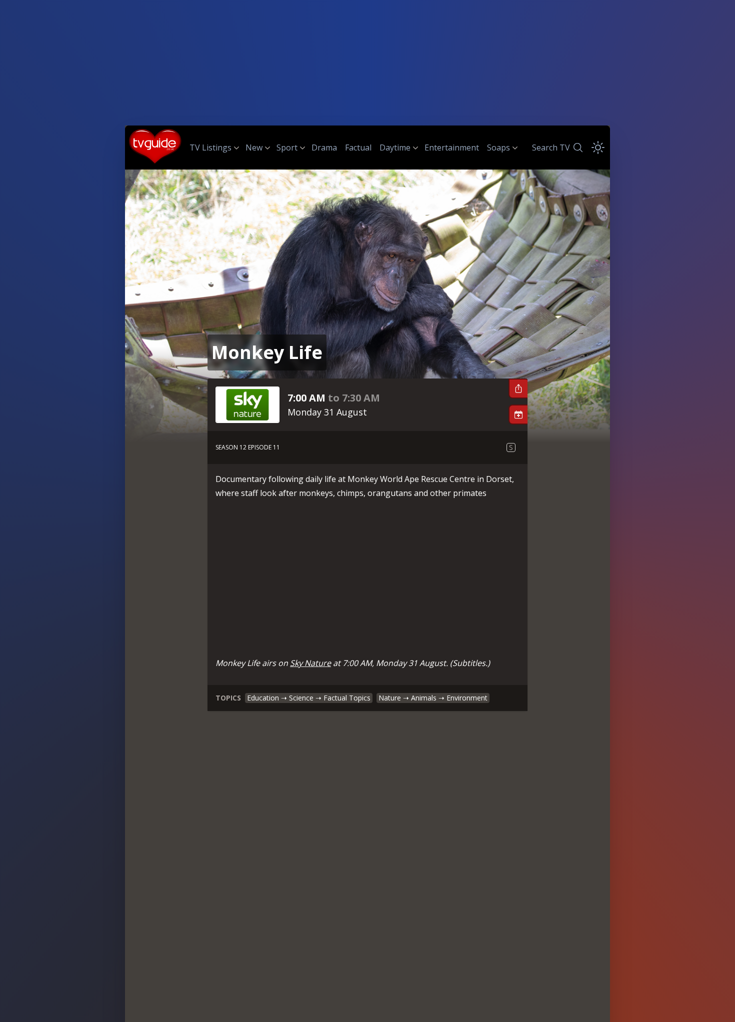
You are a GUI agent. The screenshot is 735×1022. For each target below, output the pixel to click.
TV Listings (211, 147)
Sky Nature (310, 663)
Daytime (395, 147)
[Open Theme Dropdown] (598, 148)
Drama (324, 147)
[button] (518, 388)
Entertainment (451, 147)
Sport (287, 147)
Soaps (498, 147)
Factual (358, 147)
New (254, 147)
